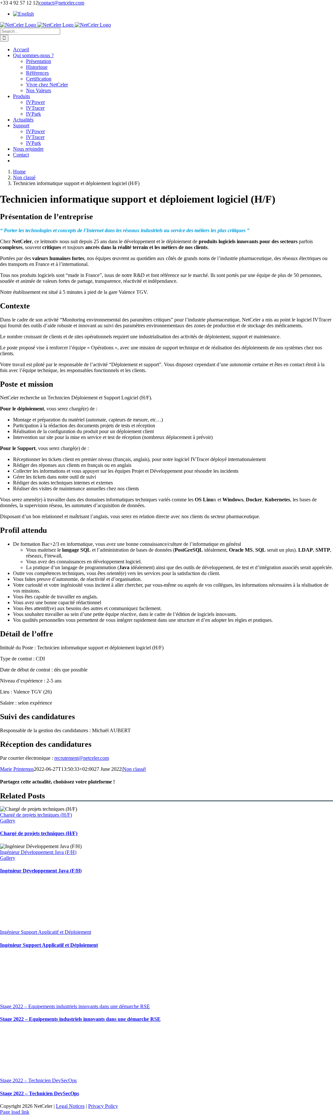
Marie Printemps (17, 769)
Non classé (134, 769)
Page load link (14, 1112)
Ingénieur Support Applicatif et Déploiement (45, 932)
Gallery (7, 820)
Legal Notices (70, 1106)
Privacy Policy (103, 1106)
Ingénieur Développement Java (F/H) (38, 852)
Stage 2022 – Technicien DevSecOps (38, 1080)
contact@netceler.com (61, 3)
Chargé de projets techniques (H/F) (36, 815)
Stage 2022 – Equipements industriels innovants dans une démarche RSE (75, 1006)
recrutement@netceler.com (81, 758)
